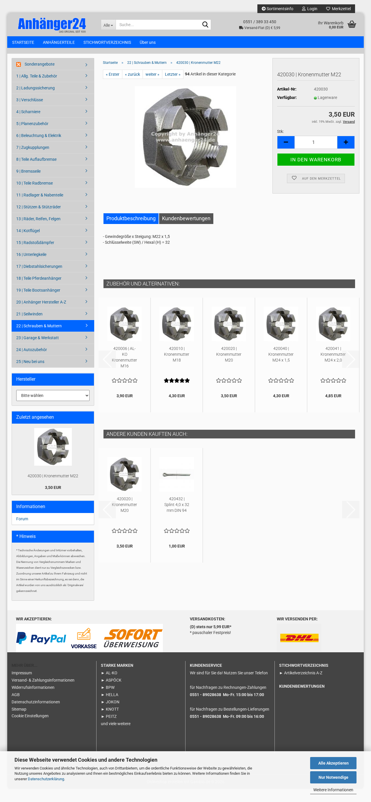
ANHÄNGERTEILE (59, 42)
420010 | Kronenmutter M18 (176, 354)
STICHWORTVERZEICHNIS (107, 42)
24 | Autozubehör (31, 349)
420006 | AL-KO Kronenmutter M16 (124, 357)
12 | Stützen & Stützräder (38, 207)
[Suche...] (205, 25)
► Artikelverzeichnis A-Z (300, 673)
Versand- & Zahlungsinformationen (43, 680)
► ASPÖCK (111, 680)
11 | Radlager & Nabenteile (39, 195)
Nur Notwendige (333, 777)
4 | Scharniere (28, 111)
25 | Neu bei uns (30, 361)
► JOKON (110, 702)
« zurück (132, 74)
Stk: (280, 131)
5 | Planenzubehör (32, 123)
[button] (285, 142)
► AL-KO (109, 673)
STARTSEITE (23, 42)
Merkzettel (340, 8)
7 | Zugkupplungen (32, 147)
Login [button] (311, 8)
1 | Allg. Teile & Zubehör (36, 76)
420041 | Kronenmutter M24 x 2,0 (333, 354)
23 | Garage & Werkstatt (37, 337)
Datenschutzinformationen (36, 702)
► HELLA (109, 694)
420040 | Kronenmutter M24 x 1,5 (281, 354)
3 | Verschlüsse (29, 99)
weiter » (152, 74)
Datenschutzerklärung (46, 779)
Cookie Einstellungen (30, 716)
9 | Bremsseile (28, 171)
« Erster (112, 74)
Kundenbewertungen (186, 218)
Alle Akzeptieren (333, 763)
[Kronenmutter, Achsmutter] (185, 136)
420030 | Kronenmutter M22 (53, 476)
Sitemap (19, 709)
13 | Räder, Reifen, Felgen (38, 218)
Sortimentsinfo (279, 8)
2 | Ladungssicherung (35, 88)
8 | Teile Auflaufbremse (36, 159)
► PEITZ (109, 716)
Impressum (22, 673)
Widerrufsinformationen (33, 687)
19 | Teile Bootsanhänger (38, 290)
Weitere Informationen (333, 789)
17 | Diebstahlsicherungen (39, 266)
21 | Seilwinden (29, 314)
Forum (22, 518)
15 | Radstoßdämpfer (35, 242)
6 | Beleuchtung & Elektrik (38, 135)
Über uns (148, 42)
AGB (16, 694)
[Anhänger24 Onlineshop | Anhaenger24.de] (52, 24)
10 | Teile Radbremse (34, 183)
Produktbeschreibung (131, 218)
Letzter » (173, 74)
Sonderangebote (39, 64)
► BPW (107, 687)
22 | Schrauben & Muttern (39, 326)
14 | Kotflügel (28, 230)
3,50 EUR (53, 487)
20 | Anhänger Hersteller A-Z (41, 302)
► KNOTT (110, 709)
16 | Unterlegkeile (31, 254)
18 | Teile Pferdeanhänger (38, 278)
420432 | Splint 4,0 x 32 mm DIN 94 (176, 504)
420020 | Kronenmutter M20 (228, 354)
